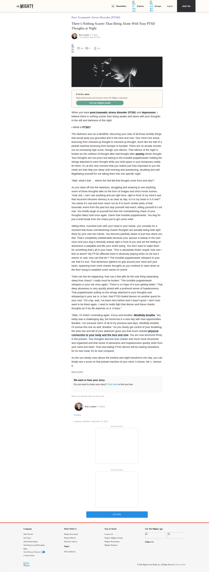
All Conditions (69, 552)
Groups (158, 6)
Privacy (177, 564)
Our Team (27, 538)
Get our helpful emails (99, 103)
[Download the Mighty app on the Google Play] (178, 535)
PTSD (132, 112)
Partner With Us (70, 538)
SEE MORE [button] (117, 514)
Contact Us (108, 534)
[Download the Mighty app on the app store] (155, 535)
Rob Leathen (84, 35)
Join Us (186, 6)
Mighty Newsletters (112, 541)
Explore (140, 6)
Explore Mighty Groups (113, 538)
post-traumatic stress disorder (108, 112)
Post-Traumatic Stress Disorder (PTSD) (96, 17)
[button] (95, 35)
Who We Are (28, 534)
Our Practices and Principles (34, 545)
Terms (183, 564)
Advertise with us (70, 541)
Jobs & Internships (30, 541)
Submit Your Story (71, 534)
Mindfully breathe (144, 315)
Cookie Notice (29, 555)
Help (25, 549)
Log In (170, 6)
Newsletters (121, 6)
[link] (24, 6)
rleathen (77, 415)
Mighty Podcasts (110, 545)
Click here (112, 384)
